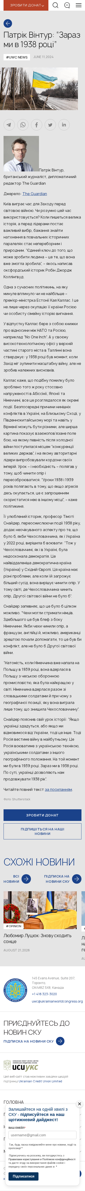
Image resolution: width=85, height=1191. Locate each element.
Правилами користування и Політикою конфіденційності (41, 1159)
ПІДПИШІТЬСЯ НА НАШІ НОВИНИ (42, 831)
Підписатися (23, 1176)
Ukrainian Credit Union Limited (40, 1081)
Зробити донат (42, 815)
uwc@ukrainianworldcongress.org (57, 1001)
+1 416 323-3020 (44, 994)
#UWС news (17, 57)
